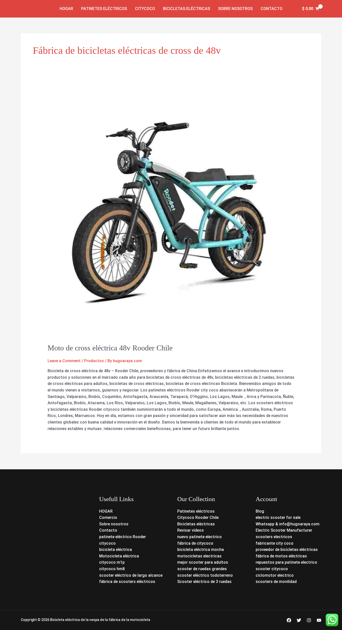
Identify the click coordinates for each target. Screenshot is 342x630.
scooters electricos (274, 536)
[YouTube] (319, 620)
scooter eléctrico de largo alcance (130, 575)
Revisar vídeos (190, 530)
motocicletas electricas (199, 556)
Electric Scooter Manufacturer (284, 530)
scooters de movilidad (276, 581)
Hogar (66, 8)
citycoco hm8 (112, 568)
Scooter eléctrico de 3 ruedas (204, 581)
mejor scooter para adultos (202, 562)
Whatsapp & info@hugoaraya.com (287, 524)
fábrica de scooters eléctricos (127, 581)
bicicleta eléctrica (115, 549)
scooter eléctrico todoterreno (205, 575)
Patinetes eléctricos (104, 8)
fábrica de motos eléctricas (281, 556)
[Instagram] (309, 620)
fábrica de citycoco (195, 543)
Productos (94, 360)
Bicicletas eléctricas (186, 8)
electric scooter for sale (278, 517)
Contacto (271, 8)
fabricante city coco (274, 543)
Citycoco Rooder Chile (198, 517)
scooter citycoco (272, 568)
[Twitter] (299, 620)
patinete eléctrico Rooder (122, 536)
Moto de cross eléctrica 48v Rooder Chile (110, 348)
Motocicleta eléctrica (119, 556)
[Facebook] (289, 620)
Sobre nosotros (235, 8)
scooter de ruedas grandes (202, 568)
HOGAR (106, 511)
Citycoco (145, 8)
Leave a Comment (64, 360)
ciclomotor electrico (275, 575)
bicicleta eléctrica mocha (200, 549)
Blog (260, 511)
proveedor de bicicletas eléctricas (287, 549)
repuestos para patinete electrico (286, 562)
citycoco (107, 543)
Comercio (108, 517)
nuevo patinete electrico (199, 536)
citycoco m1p (112, 562)
